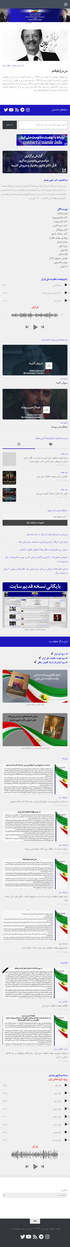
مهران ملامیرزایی (60, 262)
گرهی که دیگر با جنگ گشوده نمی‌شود (51, 493)
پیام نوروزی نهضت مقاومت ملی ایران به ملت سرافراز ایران (44, 948)
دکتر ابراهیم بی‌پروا (59, 217)
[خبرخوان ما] (17, 110)
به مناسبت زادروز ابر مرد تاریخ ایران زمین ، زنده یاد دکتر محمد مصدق (39, 801)
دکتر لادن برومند (60, 221)
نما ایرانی (63, 266)
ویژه (60, 798)
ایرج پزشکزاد (62, 213)
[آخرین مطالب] (19, 445)
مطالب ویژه (7, 65)
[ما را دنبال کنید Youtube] (11, 110)
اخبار (65, 1049)
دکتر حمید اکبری (60, 225)
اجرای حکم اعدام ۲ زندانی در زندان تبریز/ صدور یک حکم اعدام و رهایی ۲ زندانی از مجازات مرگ (35, 571)
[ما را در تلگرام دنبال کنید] (22, 110)
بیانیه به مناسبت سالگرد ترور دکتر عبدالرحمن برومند (45, 849)
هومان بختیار (62, 242)
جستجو (9, 125)
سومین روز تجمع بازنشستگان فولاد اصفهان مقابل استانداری (43, 549)
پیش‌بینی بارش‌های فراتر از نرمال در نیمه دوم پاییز (47, 534)
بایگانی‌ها (64, 1190)
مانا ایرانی (63, 250)
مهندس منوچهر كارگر (58, 258)
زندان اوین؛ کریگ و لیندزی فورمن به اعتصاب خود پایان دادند (42, 542)
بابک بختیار (62, 254)
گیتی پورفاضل (61, 230)
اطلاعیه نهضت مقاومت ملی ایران (54, 1006)
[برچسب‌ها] (51, 445)
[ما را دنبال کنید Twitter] (6, 110)
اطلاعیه (65, 1002)
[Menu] (66, 4)
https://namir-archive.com (35, 630)
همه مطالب (63, 454)
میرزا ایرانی (63, 246)
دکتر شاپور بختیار (18, 65)
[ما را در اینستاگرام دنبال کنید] (28, 110)
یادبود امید (63, 379)
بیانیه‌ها (65, 798)
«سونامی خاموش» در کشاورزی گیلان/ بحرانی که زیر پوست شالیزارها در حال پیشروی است (36, 559)
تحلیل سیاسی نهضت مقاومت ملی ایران (51, 476)
